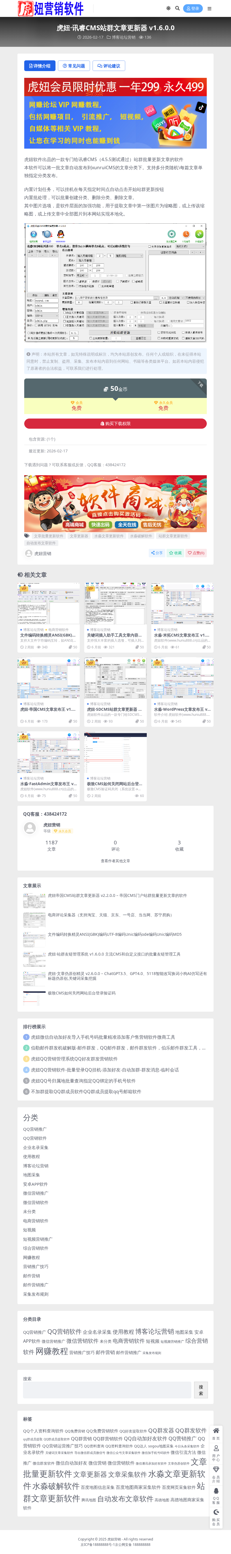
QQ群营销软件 (108, 1438)
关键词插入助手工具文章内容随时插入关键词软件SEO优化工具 (114, 637)
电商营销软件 (58, 629)
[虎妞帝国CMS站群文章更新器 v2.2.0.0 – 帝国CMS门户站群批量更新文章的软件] (34, 900)
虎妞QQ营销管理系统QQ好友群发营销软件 (74, 1059)
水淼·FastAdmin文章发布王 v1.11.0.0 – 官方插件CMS (48, 786)
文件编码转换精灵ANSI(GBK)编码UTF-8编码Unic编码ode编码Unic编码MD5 (115, 934)
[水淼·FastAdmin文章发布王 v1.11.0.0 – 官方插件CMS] (48, 752)
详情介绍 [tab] (42, 66)
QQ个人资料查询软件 (43, 1431)
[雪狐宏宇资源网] (115, 503)
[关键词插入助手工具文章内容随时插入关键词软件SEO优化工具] (115, 603)
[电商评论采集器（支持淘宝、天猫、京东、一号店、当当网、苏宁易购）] (34, 920)
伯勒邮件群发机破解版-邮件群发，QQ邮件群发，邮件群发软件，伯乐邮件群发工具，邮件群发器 (128, 1048)
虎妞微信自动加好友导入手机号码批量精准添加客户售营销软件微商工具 (103, 1037)
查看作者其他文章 (115, 861)
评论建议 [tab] (111, 66)
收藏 (178, 553)
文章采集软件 (127, 1474)
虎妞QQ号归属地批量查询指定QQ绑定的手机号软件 (83, 1081)
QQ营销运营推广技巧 (62, 1446)
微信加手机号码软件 (156, 1453)
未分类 (29, 1211)
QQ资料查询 (94, 1446)
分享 (159, 553)
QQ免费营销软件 (102, 1431)
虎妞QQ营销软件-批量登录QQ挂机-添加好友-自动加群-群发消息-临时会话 (105, 1070)
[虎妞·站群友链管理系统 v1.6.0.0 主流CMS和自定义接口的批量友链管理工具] (34, 959)
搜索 (27, 1378)
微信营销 (97, 1463)
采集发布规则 (35, 1294)
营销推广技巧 (35, 1266)
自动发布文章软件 (41, 542)
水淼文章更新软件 (109, 535)
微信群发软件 (44, 1463)
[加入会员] (115, 86)
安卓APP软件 (35, 1184)
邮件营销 (31, 1275)
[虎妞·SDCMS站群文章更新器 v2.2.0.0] (115, 678)
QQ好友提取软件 (133, 1431)
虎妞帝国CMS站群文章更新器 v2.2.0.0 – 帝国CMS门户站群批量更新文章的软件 (117, 895)
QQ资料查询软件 (119, 1446)
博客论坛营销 (124, 37)
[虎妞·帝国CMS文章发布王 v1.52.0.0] (48, 678)
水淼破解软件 (141, 535)
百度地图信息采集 (98, 1487)
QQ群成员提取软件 (57, 1439)
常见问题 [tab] (76, 66)
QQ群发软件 (191, 1430)
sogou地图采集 (161, 1446)
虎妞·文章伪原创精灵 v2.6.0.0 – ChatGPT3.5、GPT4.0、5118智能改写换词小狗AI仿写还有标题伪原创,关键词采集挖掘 (127, 976)
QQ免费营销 (75, 1431)
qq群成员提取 (33, 1439)
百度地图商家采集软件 (138, 1487)
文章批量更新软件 (48, 535)
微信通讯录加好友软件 (151, 1463)
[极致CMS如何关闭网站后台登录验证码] (115, 752)
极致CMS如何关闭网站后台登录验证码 (115, 786)
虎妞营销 (42, 553)
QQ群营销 (81, 1438)
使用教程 (31, 1156)
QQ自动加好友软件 (145, 1438)
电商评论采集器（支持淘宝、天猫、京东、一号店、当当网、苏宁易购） (111, 914)
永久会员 (166, 403)
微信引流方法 (183, 1452)
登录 (195, 8)
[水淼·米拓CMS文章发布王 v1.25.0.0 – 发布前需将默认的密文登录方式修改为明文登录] (182, 603)
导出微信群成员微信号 (89, 1453)
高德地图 (162, 1499)
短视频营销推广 (38, 1239)
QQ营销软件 (35, 1138)
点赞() (198, 553)
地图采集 (31, 1174)
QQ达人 (140, 1446)
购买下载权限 (118, 423)
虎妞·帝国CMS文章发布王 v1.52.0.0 (47, 711)
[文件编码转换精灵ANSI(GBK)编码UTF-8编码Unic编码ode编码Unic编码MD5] (48, 603)
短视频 (29, 1229)
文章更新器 (79, 535)
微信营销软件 (35, 1202)
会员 (79, 403)
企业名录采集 (35, 1147)
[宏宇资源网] (115, 122)
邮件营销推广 (35, 1284)
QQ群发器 (161, 1430)
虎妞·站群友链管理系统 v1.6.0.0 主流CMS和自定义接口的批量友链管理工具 (114, 954)
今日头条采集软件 (187, 1446)
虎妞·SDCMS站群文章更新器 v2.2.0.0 (114, 711)
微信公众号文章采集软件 (123, 1453)
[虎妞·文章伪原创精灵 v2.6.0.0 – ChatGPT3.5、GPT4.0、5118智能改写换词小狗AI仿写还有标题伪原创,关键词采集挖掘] (34, 978)
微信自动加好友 (71, 1463)
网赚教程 (31, 1257)
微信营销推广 (35, 1193)
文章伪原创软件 (179, 1463)
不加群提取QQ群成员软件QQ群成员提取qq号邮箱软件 (86, 1091)
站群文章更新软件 (173, 535)
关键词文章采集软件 (59, 1453)
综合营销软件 (35, 1248)
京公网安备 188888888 (132, 1544)
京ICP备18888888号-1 (98, 1544)
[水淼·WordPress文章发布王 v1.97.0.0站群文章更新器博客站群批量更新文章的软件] (182, 678)
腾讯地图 (88, 1499)
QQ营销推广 (35, 1129)
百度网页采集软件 (179, 1487)
